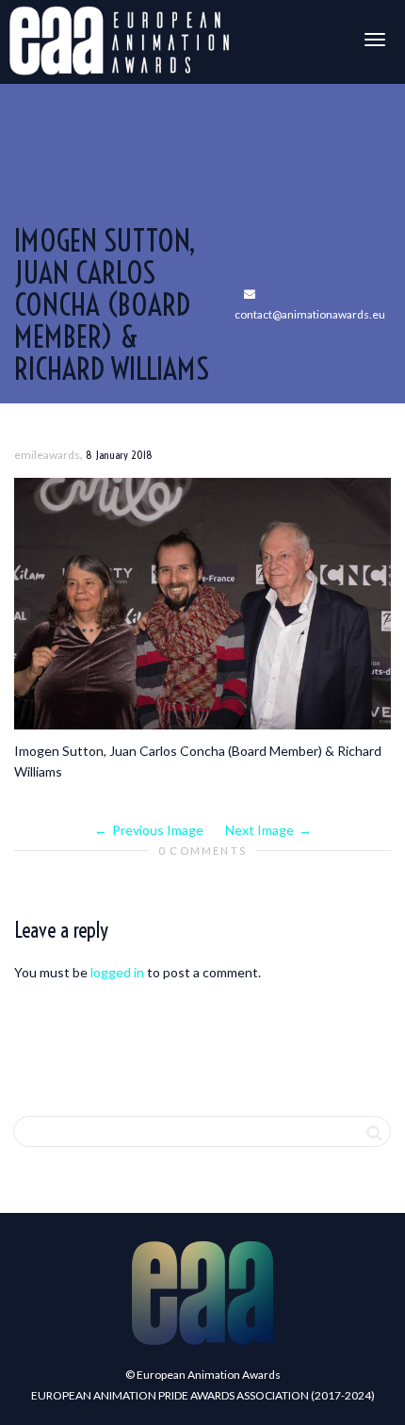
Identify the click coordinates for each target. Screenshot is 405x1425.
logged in (117, 972)
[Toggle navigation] (375, 40)
